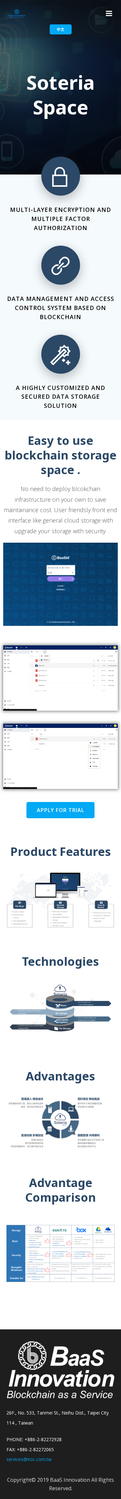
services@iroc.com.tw (29, 1459)
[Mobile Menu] (109, 13)
